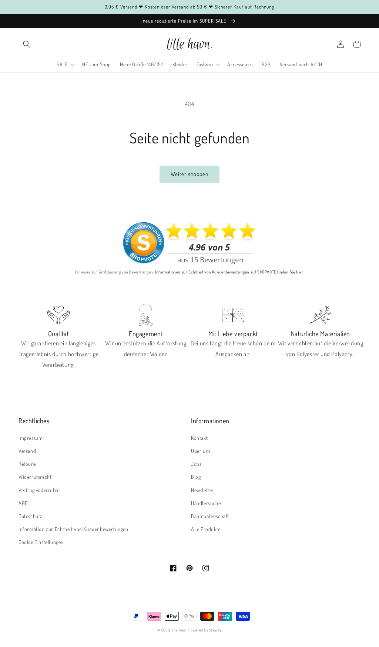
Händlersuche (206, 503)
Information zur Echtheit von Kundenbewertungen (73, 529)
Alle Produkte (206, 529)
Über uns (201, 451)
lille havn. (180, 630)
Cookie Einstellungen (41, 542)
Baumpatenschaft (210, 516)
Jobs (196, 464)
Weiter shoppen (189, 173)
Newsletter (202, 490)
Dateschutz (31, 516)
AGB (23, 503)
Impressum (31, 438)
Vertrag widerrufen (39, 490)
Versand (27, 451)
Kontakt (199, 438)
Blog (196, 477)
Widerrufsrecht (35, 477)
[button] (27, 44)
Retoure (27, 464)
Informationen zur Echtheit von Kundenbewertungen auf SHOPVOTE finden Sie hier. (229, 272)
